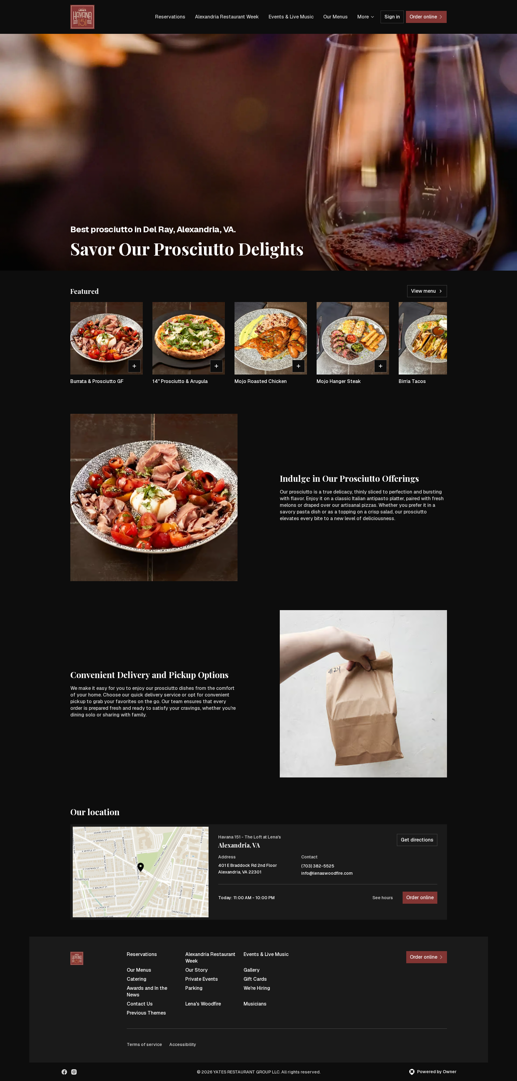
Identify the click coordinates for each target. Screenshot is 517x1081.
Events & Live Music (291, 17)
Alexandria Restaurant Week (227, 17)
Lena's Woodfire (203, 1004)
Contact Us (140, 1004)
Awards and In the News (147, 991)
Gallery (252, 970)
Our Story (196, 970)
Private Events (201, 979)
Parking (194, 988)
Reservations (170, 17)
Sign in (392, 17)
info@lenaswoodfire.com (327, 873)
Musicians (255, 1004)
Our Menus (335, 17)
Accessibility (182, 1044)
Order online (420, 897)
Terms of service (144, 1044)
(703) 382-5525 (317, 866)
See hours (382, 897)
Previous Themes (146, 1013)
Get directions (417, 840)
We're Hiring (257, 988)
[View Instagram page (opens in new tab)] (74, 1072)
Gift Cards (255, 979)
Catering (136, 979)
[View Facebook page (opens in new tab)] (64, 1072)
